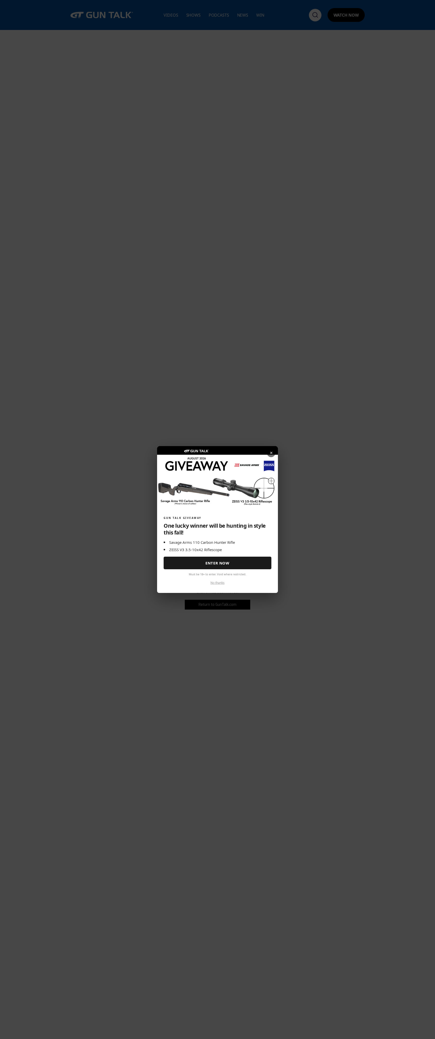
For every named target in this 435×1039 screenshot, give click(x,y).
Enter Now (217, 562)
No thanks (217, 583)
